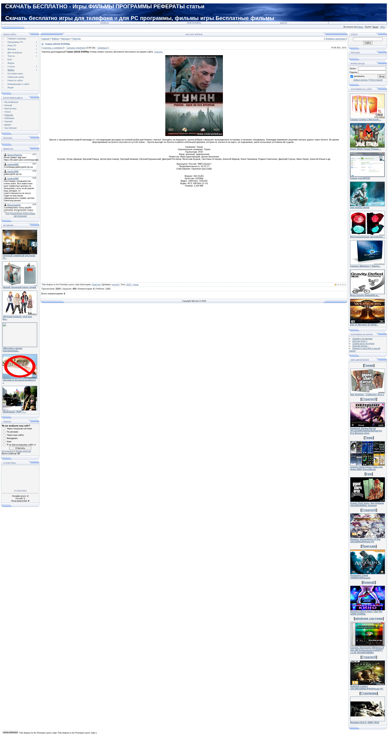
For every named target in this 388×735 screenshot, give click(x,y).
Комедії (8, 105)
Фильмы (65, 38)
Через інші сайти (15, 435)
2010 (128, 284)
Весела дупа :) (359, 341)
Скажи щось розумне (363, 343)
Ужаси (7, 112)
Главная (104, 23)
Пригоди (8, 115)
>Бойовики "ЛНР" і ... (14, 412)
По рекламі (12, 432)
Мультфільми (11, 102)
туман (135, 284)
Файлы (55, 38)
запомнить (359, 76)
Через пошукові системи (19, 428)
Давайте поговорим (362, 338)
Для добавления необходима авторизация (20, 214)
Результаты (8, 451)
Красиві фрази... (360, 346)
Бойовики (9, 118)
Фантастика (10, 108)
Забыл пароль (360, 80)
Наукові (8, 121)
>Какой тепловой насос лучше (19, 287)
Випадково (12, 438)
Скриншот (102, 47)
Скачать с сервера (52, 47)
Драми (7, 124)
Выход (283, 23)
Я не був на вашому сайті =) (21, 444)
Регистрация (376, 80)
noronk (115, 284)
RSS (383, 27)
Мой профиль (194, 23)
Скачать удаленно (75, 47)
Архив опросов (23, 451)
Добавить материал (335, 38)
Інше (9, 441)
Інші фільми (10, 128)
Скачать (158, 52)
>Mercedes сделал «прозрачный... (12, 349)
